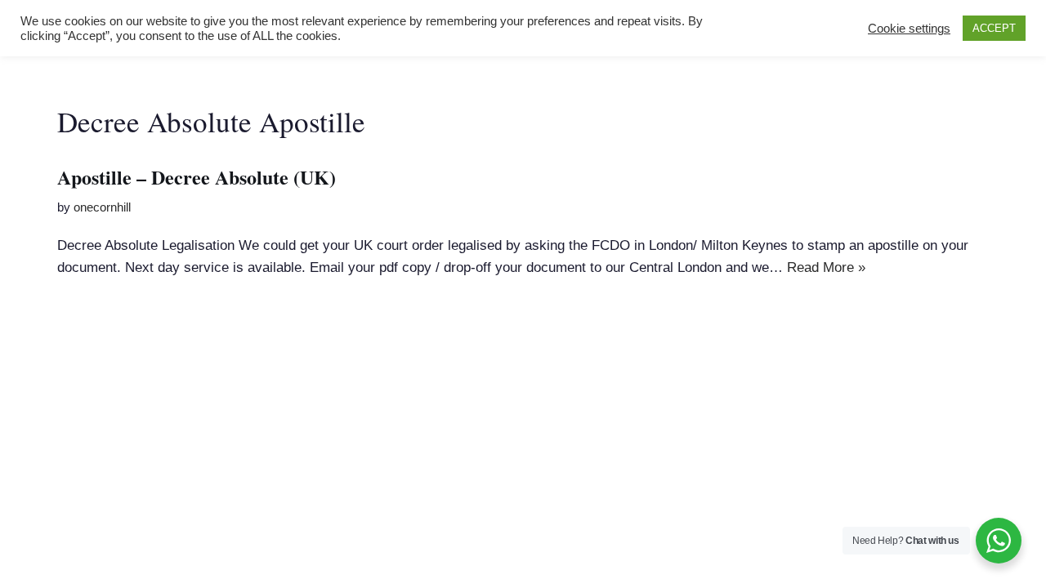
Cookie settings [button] (909, 28)
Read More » (826, 267)
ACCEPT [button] (994, 28)
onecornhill (102, 207)
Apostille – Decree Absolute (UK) (196, 177)
